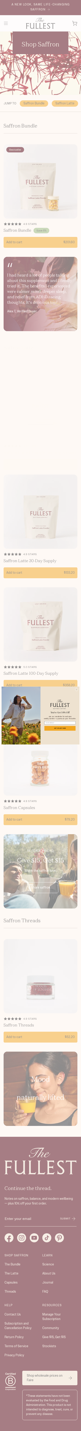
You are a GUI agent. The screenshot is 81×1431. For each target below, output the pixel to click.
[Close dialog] (76, 689)
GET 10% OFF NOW (60, 728)
